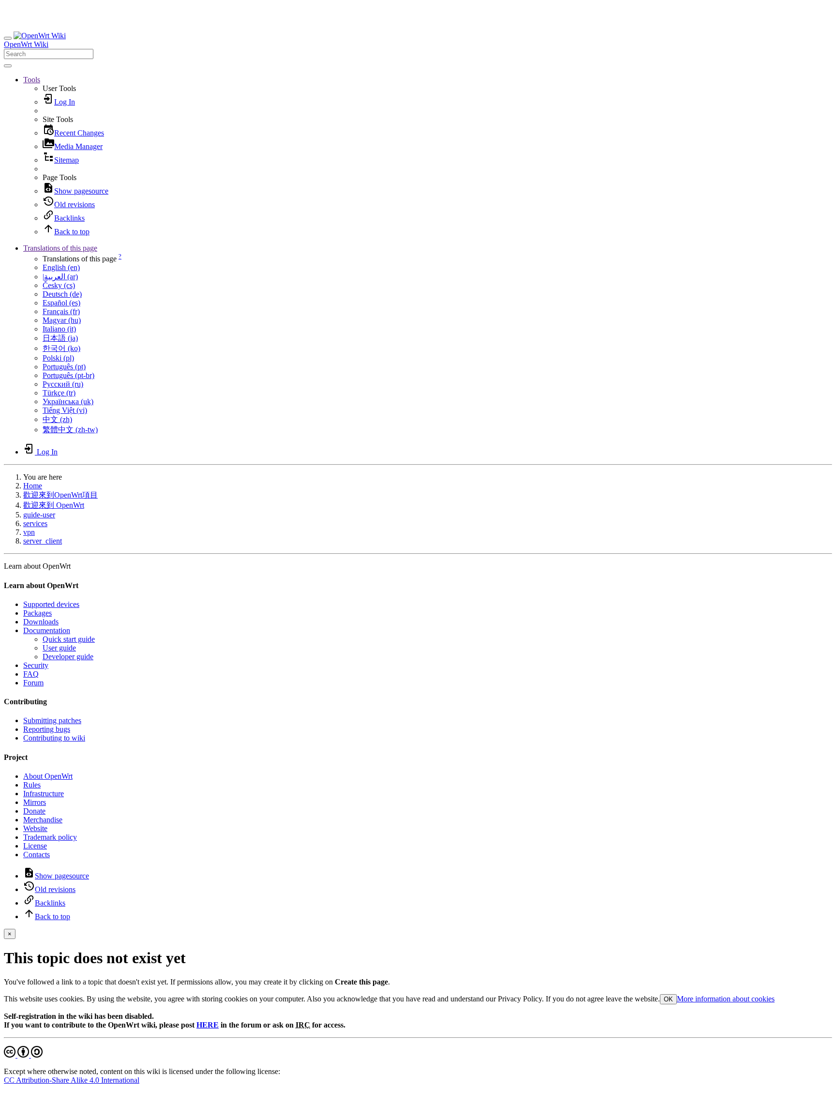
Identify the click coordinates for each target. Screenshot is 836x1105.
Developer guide (68, 656)
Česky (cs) (59, 285)
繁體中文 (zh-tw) (70, 429)
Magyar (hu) (62, 320)
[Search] (8, 65)
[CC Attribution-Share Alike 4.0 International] (23, 1055)
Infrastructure (43, 793)
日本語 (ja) (60, 338)
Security (35, 665)
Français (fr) (61, 311)
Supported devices (51, 604)
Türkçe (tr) (59, 393)
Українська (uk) (68, 401)
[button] (31, 80)
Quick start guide (69, 639)
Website (35, 828)
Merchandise (42, 820)
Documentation (46, 630)
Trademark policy (50, 837)
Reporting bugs (46, 729)
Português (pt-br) (68, 375)
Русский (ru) (63, 384)
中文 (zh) (57, 419)
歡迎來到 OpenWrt (53, 505)
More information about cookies (726, 999)
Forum (33, 683)
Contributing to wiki (54, 738)
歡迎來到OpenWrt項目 (60, 495)
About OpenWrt (48, 776)
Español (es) (61, 303)
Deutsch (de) (62, 294)
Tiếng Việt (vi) (65, 410)
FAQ (31, 674)
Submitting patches (52, 720)
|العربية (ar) (60, 276)
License (35, 846)
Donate (34, 811)
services (35, 523)
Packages (37, 613)
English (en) (61, 267)
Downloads (41, 622)
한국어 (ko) (61, 348)
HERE (207, 1025)
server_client (42, 541)
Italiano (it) (59, 329)
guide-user (39, 515)
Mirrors (34, 802)
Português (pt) (64, 367)
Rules (32, 785)
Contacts (36, 854)
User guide (59, 648)
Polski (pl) (58, 358)
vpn (29, 532)
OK (668, 999)
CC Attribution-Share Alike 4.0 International (71, 1080)
